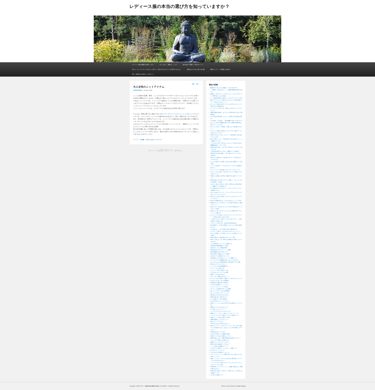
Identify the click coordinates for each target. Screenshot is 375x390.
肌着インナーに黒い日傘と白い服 (219, 317)
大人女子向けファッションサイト (219, 301)
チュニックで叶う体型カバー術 (219, 270)
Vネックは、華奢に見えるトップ (219, 276)
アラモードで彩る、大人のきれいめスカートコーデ (225, 231)
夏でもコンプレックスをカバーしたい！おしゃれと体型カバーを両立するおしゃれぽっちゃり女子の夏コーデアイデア (226, 327)
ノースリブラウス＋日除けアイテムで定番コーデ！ (225, 315)
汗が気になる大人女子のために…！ (220, 323)
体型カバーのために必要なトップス (220, 336)
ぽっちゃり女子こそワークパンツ (219, 293)
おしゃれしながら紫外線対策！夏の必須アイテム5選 (225, 262)
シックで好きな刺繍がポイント (219, 346)
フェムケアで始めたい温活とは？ (219, 340)
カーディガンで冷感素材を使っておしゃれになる (224, 260)
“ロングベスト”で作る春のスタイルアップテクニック (225, 170)
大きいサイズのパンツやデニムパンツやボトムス (177, 114)
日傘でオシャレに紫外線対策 (218, 248)
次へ (198, 84)
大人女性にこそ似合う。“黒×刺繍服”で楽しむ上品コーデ (226, 120)
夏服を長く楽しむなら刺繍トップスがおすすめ (223, 87)
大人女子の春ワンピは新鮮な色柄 (219, 334)
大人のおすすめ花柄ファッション (219, 352)
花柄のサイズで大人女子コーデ (219, 307)
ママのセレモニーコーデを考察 (219, 272)
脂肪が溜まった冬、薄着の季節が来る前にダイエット (225, 338)
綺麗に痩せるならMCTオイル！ (219, 297)
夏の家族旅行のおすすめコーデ (219, 252)
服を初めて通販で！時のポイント (193, 64)
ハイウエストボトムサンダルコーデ (220, 311)
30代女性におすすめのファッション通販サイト (223, 258)
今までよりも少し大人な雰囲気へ (219, 280)
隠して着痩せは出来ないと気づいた (143, 74)
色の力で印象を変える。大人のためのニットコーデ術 (225, 200)
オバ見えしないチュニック (218, 309)
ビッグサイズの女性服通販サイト (219, 266)
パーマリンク (158, 139)
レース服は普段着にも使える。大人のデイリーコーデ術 (226, 98)
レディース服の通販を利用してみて (143, 64)
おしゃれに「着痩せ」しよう (168, 64)
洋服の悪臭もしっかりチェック (219, 319)
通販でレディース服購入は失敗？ (220, 69)
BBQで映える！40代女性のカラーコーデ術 (222, 237)
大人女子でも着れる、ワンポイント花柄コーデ (223, 348)
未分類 (142, 139)
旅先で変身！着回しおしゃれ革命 (219, 254)
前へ (193, 84)
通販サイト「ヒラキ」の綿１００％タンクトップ (224, 313)
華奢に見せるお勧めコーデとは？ (219, 344)
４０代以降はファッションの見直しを (221, 243)
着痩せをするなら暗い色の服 (196, 69)
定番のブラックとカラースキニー (219, 342)
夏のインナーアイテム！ (217, 321)
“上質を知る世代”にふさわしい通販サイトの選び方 (224, 151)
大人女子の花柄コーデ (216, 375)
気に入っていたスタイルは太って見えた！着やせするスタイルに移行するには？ (156, 69)
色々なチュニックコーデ (217, 350)
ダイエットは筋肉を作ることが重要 (220, 289)
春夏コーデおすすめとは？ (218, 274)
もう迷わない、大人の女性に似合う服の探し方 (223, 229)
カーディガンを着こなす (217, 268)
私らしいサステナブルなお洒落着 (219, 291)
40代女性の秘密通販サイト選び (219, 245)
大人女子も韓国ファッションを (219, 284)
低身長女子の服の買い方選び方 (219, 282)
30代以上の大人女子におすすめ (219, 295)
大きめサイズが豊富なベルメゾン (219, 256)
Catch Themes (241, 386)
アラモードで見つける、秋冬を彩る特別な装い (223, 223)
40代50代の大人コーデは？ (218, 332)
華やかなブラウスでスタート (218, 264)
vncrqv (146, 90)
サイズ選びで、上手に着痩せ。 (219, 299)
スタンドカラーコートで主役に (219, 286)
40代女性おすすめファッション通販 (220, 250)
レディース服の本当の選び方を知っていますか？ (179, 6)
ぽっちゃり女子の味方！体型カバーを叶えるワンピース (226, 278)
